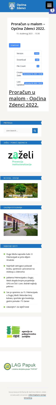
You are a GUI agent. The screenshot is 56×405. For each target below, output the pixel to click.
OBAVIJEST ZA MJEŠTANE (17, 307)
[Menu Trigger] (49, 5)
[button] (52, 10)
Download (15, 45)
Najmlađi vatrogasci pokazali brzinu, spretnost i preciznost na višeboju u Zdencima (20, 269)
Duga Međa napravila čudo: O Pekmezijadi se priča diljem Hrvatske (19, 257)
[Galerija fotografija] (21, 224)
